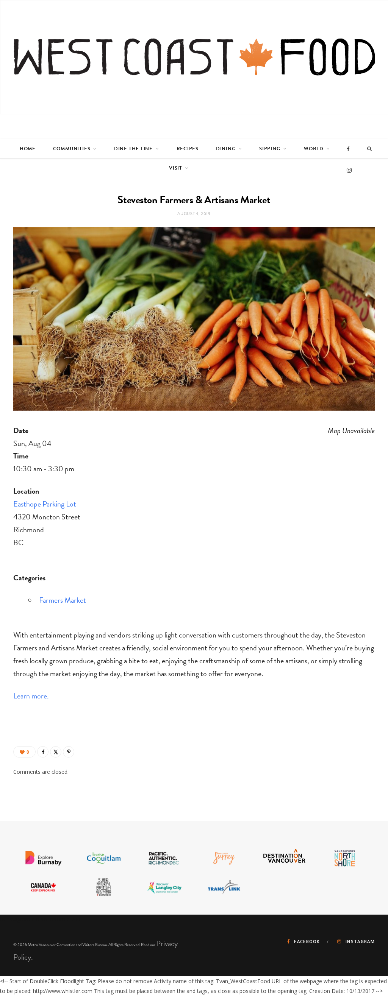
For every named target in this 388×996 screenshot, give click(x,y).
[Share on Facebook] (42, 752)
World (314, 149)
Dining (226, 149)
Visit (175, 168)
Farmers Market (62, 600)
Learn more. (31, 695)
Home (28, 149)
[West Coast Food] (194, 57)
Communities (72, 149)
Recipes (188, 149)
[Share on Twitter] (55, 752)
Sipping (269, 149)
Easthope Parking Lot (44, 504)
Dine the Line (133, 149)
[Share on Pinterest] (68, 752)
